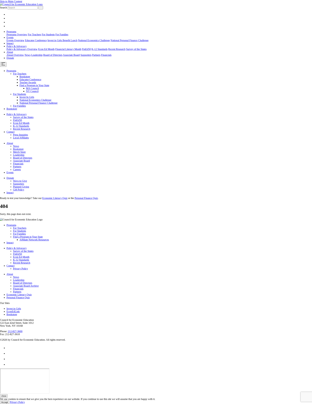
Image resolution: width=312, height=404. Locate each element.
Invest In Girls (27, 97)
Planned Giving (21, 186)
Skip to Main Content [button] (11, 1)
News (28, 55)
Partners (96, 55)
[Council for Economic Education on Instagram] (8, 14)
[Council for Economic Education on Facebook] (8, 26)
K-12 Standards (99, 49)
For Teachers (34, 34)
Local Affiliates (21, 137)
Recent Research (116, 49)
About (9, 52)
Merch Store (19, 152)
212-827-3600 (15, 331)
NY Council (32, 91)
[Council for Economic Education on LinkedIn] (8, 18)
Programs (11, 31)
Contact (10, 131)
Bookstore (25, 76)
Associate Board (71, 55)
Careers (17, 169)
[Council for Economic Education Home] (21, 4)
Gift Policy (18, 189)
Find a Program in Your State (34, 85)
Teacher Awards (28, 82)
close (3, 396)
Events (9, 37)
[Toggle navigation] (3, 64)
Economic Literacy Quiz (54, 198)
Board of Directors (52, 55)
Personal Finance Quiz (86, 198)
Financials (106, 55)
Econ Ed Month (46, 49)
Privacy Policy (20, 268)
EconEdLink (13, 311)
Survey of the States (136, 49)
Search (3, 7)
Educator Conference (36, 40)
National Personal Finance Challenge (129, 40)
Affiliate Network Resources (34, 239)
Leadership (37, 55)
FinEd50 (86, 49)
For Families (61, 34)
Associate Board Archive (26, 285)
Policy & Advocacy (16, 46)
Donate (10, 58)
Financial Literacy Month (68, 49)
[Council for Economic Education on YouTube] (8, 22)
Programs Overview (16, 34)
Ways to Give (20, 181)
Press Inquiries (20, 134)
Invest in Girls (13, 308)
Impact (9, 43)
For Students (48, 34)
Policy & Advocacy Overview (22, 49)
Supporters (85, 55)
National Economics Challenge (94, 40)
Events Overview (15, 40)
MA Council (32, 88)
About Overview (15, 55)
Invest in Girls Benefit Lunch (62, 40)
